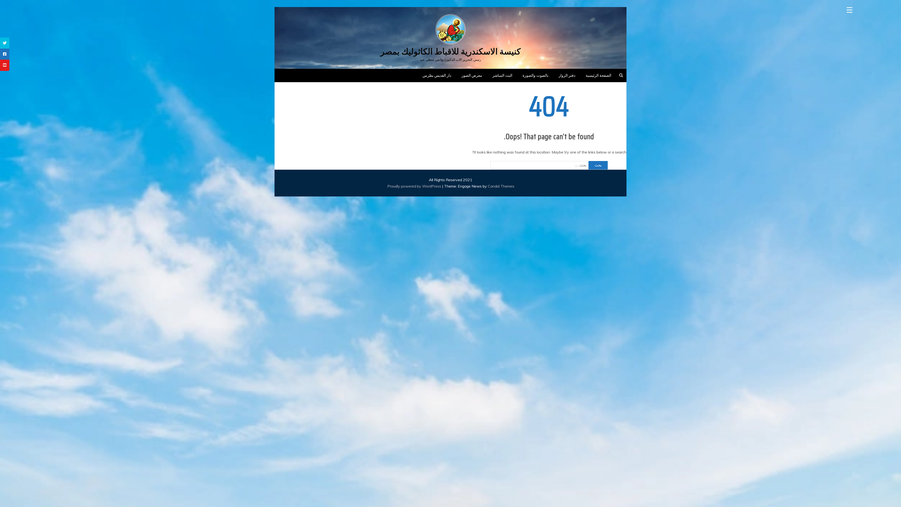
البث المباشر (502, 75)
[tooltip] (4, 43)
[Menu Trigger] (849, 10)
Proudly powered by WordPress (414, 186)
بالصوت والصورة (535, 75)
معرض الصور (472, 75)
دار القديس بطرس (437, 75)
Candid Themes (501, 186)
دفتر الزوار (567, 75)
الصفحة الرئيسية (598, 75)
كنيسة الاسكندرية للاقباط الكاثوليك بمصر (450, 51)
